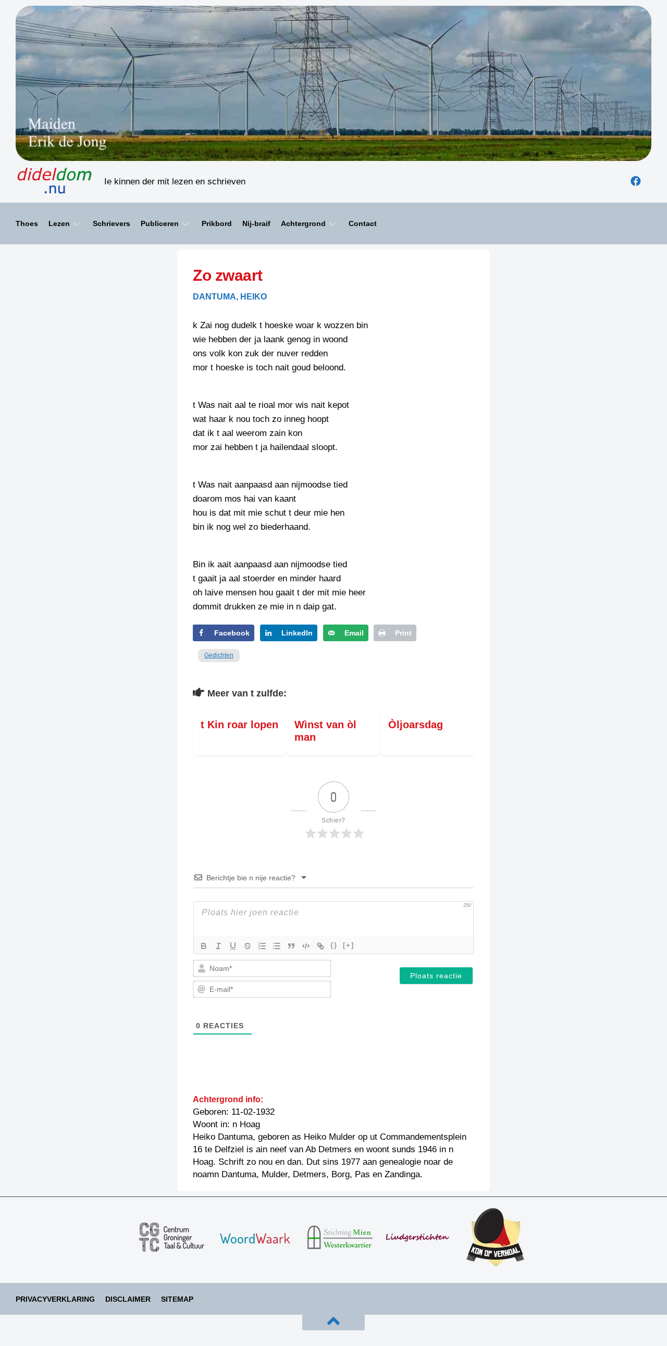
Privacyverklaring (55, 1299)
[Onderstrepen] (233, 946)
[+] (348, 945)
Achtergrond (303, 223)
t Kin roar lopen (239, 724)
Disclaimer (128, 1299)
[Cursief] (218, 946)
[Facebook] (636, 181)
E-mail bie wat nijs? (52, 1339)
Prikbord (217, 223)
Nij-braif (256, 223)
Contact (363, 223)
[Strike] (247, 946)
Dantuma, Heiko (230, 296)
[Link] (320, 946)
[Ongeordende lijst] (276, 946)
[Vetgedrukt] (203, 946)
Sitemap (177, 1299)
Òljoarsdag (415, 724)
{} (334, 945)
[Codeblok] (306, 946)
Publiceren (160, 223)
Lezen (59, 223)
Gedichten (218, 655)
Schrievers (111, 223)
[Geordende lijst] (262, 946)
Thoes (27, 223)
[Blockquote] (291, 946)
